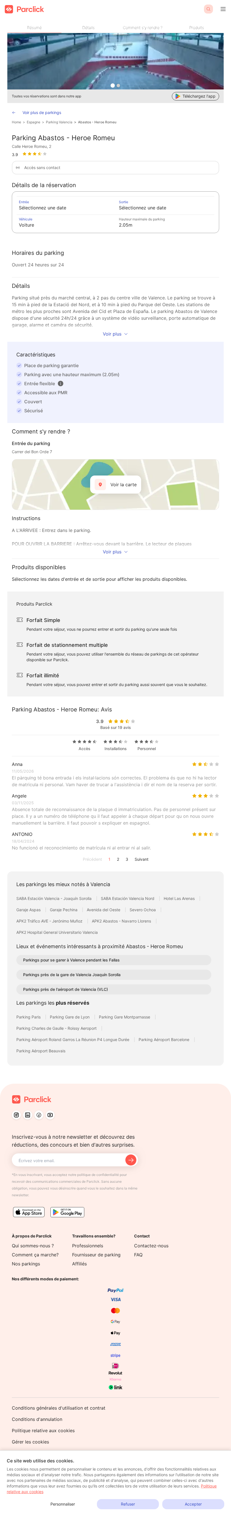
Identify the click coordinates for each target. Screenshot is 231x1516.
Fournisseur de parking (96, 1255)
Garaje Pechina (64, 909)
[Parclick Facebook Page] (38, 1115)
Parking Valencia (59, 122)
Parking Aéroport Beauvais (40, 1050)
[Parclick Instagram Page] (16, 1115)
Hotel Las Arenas (180, 898)
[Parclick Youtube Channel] (50, 1115)
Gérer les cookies (30, 1442)
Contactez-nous (151, 1245)
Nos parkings (26, 1264)
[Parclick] (24, 9)
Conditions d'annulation (37, 1419)
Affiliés (79, 1264)
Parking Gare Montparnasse (125, 1017)
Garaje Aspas (29, 909)
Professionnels (87, 1245)
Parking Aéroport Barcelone (164, 1039)
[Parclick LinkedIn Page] (27, 1115)
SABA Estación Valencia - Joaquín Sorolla (54, 898)
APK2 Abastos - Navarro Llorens (122, 921)
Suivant (141, 859)
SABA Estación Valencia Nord (128, 898)
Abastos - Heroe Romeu (97, 122)
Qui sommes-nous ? (33, 1245)
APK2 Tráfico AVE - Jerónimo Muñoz (50, 921)
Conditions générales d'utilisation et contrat (58, 1408)
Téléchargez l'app (199, 96)
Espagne (33, 122)
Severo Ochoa (143, 909)
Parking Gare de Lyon (70, 1017)
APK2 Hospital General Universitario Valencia (57, 932)
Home (16, 122)
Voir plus (112, 334)
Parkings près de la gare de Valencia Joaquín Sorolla (72, 974)
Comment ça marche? (35, 1255)
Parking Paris (29, 1017)
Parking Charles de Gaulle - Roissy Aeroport (57, 1028)
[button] (60, 383)
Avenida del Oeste (104, 909)
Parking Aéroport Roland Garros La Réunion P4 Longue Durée (73, 1039)
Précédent (92, 859)
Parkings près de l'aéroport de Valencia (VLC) (65, 989)
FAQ (138, 1255)
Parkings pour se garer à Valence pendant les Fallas (71, 960)
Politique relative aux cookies (43, 1430)
